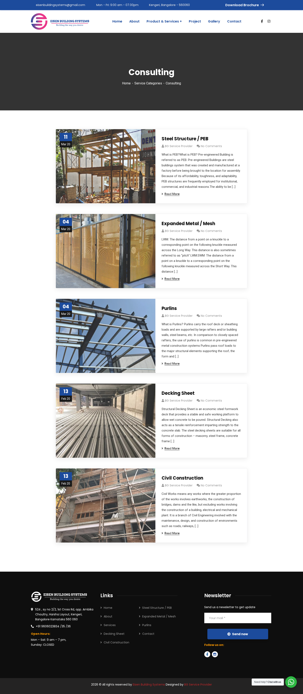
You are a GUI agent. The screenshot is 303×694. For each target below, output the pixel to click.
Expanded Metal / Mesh (188, 223)
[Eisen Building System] (60, 21)
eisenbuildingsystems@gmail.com (60, 5)
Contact (148, 634)
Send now (240, 634)
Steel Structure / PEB (185, 139)
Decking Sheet (178, 393)
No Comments (211, 146)
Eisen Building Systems (149, 684)
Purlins (169, 308)
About (108, 616)
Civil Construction (182, 478)
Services (110, 625)
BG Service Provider (179, 146)
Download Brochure (242, 5)
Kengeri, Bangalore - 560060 (169, 5)
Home (126, 83)
